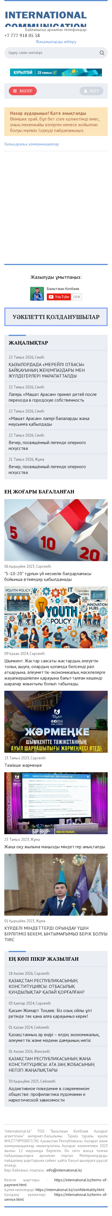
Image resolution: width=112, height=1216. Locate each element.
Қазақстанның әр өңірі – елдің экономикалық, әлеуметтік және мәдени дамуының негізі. (54, 1037)
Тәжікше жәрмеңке (23, 765)
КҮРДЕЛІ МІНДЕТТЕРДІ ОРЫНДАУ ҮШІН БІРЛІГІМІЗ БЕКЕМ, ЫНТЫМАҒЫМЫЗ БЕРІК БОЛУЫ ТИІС (55, 933)
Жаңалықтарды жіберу (56, 41)
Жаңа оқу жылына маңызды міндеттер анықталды (54, 846)
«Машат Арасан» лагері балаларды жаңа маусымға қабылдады (49, 421)
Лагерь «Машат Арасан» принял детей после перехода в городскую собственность (53, 397)
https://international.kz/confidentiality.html (70, 1189)
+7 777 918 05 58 (22, 35)
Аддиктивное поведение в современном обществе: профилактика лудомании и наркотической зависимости (49, 1094)
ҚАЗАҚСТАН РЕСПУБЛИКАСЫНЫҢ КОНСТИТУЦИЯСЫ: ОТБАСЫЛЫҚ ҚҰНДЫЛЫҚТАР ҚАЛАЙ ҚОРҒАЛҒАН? (46, 986)
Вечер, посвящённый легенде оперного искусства (47, 445)
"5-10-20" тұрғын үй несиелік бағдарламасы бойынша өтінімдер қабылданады (47, 576)
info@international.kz (64, 1170)
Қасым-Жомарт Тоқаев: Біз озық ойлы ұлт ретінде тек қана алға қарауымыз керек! (50, 1013)
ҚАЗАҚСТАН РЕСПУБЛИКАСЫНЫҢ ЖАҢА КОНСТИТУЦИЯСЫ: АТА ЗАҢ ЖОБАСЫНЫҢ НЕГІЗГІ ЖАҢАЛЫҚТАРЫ (51, 1064)
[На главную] (47, 16)
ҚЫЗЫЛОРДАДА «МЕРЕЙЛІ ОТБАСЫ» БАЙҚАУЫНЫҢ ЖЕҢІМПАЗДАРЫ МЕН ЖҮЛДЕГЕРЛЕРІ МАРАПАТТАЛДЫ (47, 370)
